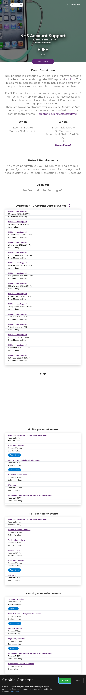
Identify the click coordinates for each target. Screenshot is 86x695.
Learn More (14, 692)
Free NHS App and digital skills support (24, 460)
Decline (78, 680)
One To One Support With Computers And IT (27, 435)
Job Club (12, 575)
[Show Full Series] (68, 205)
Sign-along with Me (16, 639)
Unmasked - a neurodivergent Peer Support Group (30, 495)
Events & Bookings (72, 4)
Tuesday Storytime (16, 599)
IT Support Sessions (16, 445)
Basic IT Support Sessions (19, 475)
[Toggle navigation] (6, 4)
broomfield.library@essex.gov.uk (58, 113)
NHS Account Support (17, 212)
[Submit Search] (21, 5)
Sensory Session (15, 628)
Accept (65, 680)
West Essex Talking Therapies (21, 664)
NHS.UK (70, 79)
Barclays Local (14, 550)
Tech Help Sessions (16, 540)
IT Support (12, 485)
